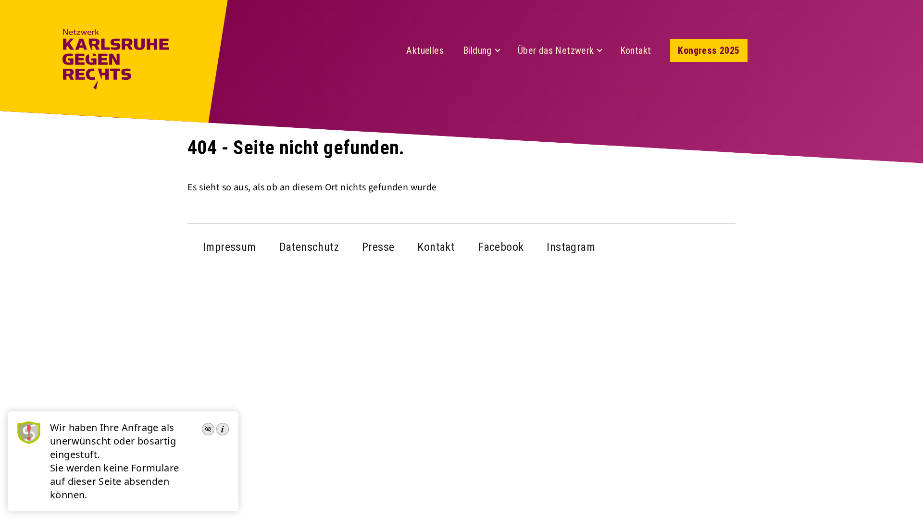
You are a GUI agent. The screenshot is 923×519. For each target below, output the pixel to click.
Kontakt (635, 50)
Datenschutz (309, 247)
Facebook (501, 247)
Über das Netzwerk (556, 50)
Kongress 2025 (708, 50)
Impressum (229, 247)
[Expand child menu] (497, 50)
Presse (378, 247)
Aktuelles (425, 50)
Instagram (571, 247)
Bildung (477, 50)
